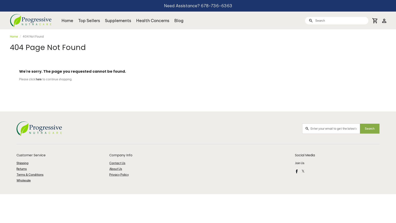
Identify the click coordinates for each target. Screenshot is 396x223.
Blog (178, 20)
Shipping (22, 163)
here (39, 79)
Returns (21, 169)
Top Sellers (89, 20)
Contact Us (117, 163)
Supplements (118, 20)
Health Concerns (152, 20)
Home (67, 20)
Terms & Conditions (30, 175)
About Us (115, 169)
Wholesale (23, 180)
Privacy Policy (119, 175)
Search (370, 128)
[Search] (310, 20)
